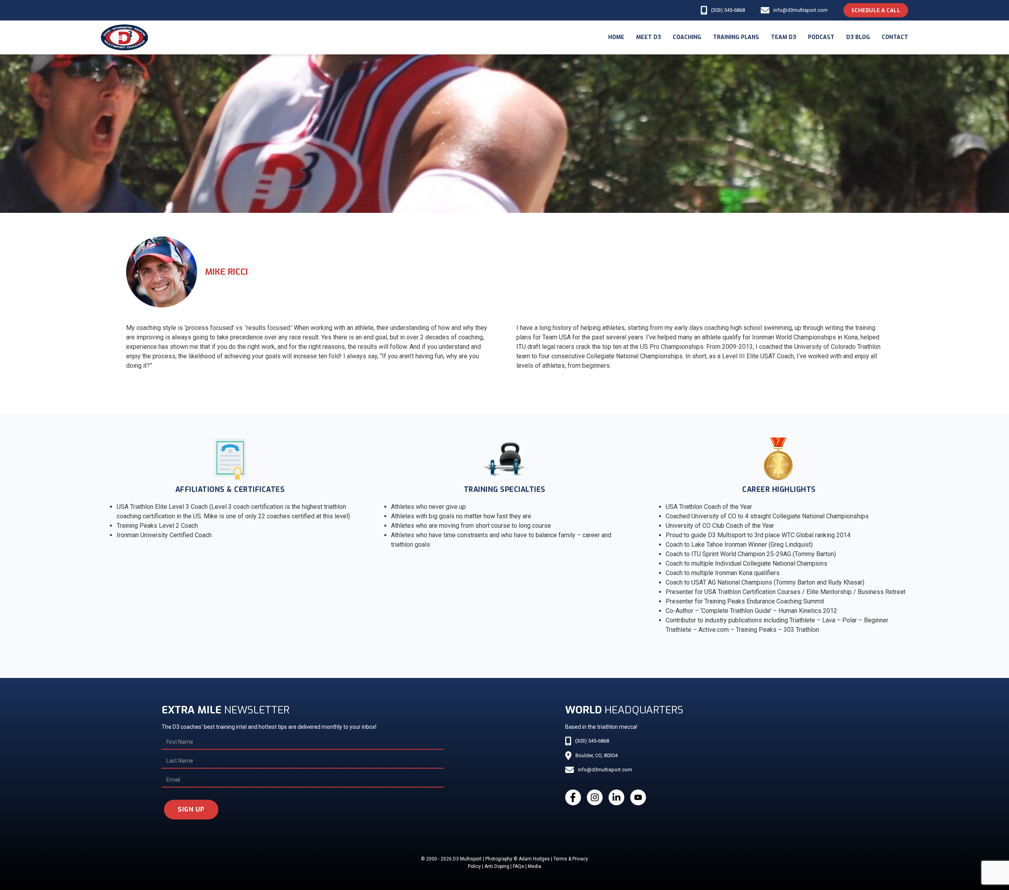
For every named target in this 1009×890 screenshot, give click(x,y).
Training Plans (736, 37)
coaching (687, 37)
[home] (124, 37)
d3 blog (858, 37)
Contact (895, 37)
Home (616, 37)
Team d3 (783, 37)
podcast (821, 37)
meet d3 (648, 37)
